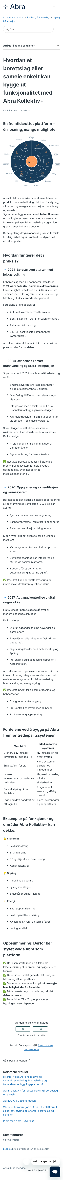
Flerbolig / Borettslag (38, 17)
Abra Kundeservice (13, 17)
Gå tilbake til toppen (15, 1060)
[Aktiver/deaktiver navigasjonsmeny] (54, 6)
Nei (40, 1029)
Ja (23, 1029)
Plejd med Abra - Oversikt (18, 1121)
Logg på (7, 1148)
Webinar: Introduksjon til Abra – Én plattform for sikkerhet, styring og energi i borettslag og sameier (31, 1110)
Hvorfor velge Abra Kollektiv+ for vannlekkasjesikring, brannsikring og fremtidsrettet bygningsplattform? (25, 1080)
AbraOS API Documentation (19, 1100)
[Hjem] (14, 6)
